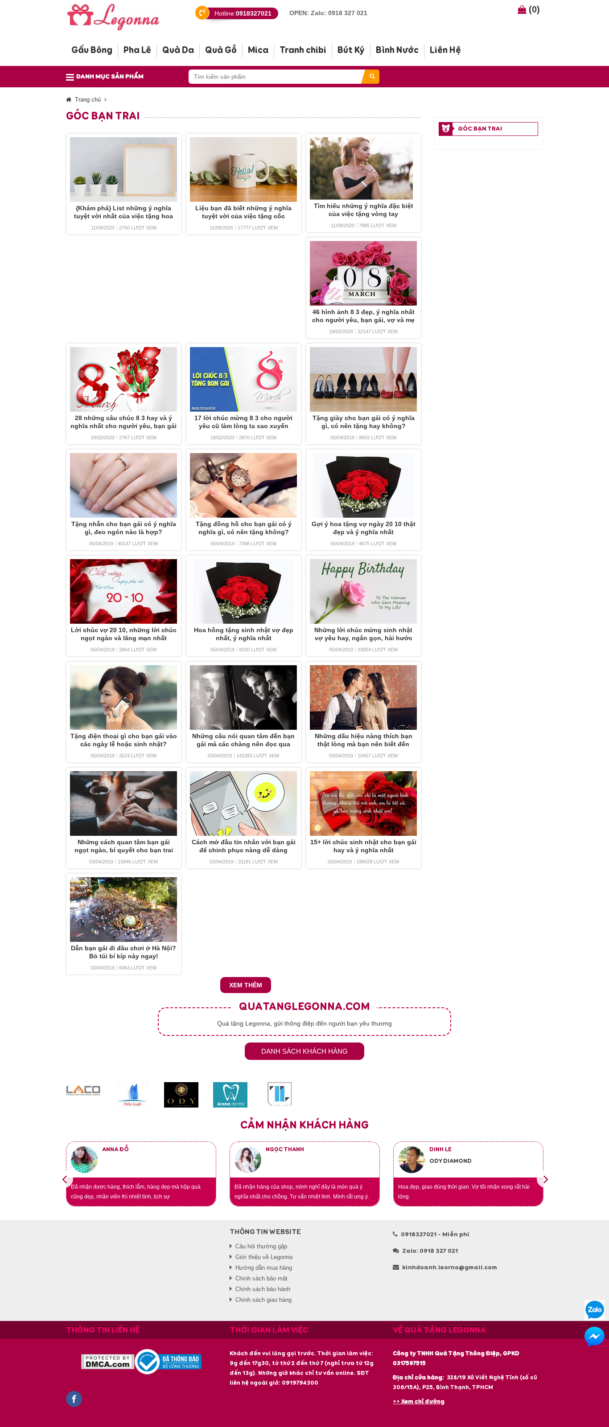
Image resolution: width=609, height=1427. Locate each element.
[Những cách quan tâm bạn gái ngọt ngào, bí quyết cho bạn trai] (123, 803)
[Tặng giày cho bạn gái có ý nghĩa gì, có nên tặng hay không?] (363, 379)
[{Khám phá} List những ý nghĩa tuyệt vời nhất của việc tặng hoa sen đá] (123, 169)
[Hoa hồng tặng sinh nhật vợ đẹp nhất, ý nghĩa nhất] (243, 591)
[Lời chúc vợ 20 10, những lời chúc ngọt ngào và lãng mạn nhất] (123, 591)
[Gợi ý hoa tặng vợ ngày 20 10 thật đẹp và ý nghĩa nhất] (363, 485)
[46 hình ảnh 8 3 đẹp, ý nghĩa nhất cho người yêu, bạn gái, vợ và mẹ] (363, 273)
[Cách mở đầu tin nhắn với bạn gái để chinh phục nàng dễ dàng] (243, 803)
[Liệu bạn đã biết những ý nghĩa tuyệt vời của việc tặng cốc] (243, 169)
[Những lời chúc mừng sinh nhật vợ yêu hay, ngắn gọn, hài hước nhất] (363, 591)
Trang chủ (88, 99)
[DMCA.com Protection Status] (108, 1362)
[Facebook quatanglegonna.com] (74, 1399)
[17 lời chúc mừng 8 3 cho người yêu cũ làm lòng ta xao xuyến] (243, 379)
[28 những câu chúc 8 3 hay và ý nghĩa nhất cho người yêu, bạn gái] (123, 379)
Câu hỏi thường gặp (261, 1246)
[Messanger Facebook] (594, 1337)
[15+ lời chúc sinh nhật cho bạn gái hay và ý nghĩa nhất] (363, 803)
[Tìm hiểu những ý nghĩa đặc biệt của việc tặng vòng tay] (363, 168)
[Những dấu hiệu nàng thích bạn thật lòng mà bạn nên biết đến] (363, 697)
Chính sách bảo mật (261, 1278)
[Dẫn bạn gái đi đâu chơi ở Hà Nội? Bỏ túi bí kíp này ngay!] (123, 909)
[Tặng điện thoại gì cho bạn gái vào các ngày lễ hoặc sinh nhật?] (123, 697)
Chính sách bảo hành (262, 1289)
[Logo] (120, 16)
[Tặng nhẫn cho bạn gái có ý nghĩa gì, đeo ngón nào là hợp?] (123, 485)
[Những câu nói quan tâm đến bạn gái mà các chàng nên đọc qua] (243, 697)
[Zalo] (594, 1310)
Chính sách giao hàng (263, 1299)
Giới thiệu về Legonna (263, 1257)
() (533, 9)
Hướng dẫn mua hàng (263, 1267)
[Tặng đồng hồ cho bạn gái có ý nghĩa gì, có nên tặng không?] (243, 485)
